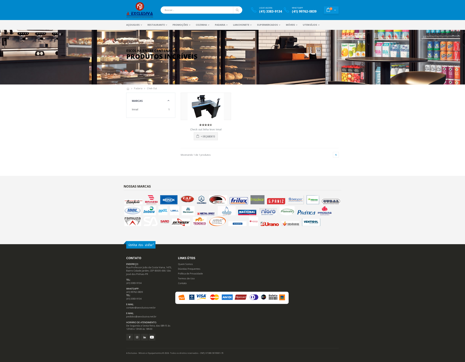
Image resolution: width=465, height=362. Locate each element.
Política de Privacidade (190, 273)
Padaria (138, 88)
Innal (135, 109)
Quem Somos (185, 264)
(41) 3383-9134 (133, 283)
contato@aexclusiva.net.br (141, 307)
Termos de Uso (186, 278)
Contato (182, 283)
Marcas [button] (137, 101)
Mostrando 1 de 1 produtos (196, 154)
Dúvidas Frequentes (189, 268)
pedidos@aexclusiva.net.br (141, 316)
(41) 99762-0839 (134, 292)
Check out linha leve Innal (206, 129)
